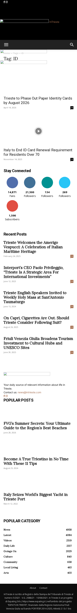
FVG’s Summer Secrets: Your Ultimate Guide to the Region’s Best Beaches (37, 425)
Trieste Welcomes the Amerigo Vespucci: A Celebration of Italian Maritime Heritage (33, 247)
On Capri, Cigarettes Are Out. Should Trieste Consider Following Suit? (36, 320)
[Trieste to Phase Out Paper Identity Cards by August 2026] (38, 79)
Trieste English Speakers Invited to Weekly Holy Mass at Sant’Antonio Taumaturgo (35, 297)
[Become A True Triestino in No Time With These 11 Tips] (38, 448)
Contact (43, 587)
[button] (6, 45)
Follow (30, 178)
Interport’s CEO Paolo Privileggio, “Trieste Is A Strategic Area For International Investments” (33, 272)
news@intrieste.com (29, 392)
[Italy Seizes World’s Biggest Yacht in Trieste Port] (38, 483)
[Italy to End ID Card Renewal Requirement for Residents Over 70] (38, 131)
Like (12, 178)
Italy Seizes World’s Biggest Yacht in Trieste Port (36, 496)
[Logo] (23, 52)
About (33, 587)
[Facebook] (5, 2)
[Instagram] (7, 2)
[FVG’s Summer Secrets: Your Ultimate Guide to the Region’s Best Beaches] (38, 412)
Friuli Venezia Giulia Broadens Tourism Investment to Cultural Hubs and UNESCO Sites (38, 343)
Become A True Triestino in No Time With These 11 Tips (36, 461)
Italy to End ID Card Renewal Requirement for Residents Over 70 (38, 152)
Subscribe (12, 201)
